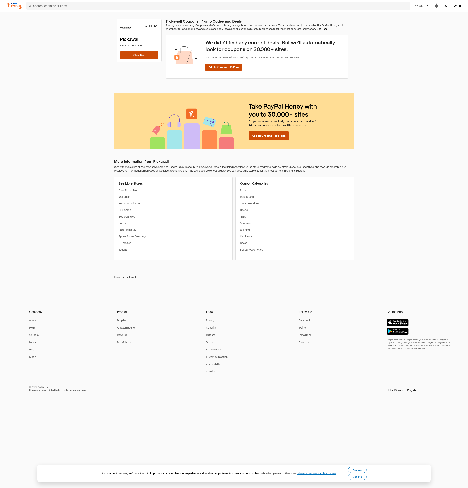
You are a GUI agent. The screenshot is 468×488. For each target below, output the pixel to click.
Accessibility (213, 364)
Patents (210, 335)
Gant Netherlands (129, 190)
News (32, 342)
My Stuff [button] (420, 6)
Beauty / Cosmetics (251, 249)
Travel (243, 216)
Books (243, 243)
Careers (34, 335)
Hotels (244, 210)
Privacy (210, 320)
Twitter (303, 327)
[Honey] (14, 6)
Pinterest (304, 342)
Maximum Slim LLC (130, 203)
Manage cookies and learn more (316, 473)
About (32, 320)
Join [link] (446, 5)
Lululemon (125, 210)
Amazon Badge (126, 327)
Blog (31, 349)
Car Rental (246, 236)
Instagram (305, 335)
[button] (401, 390)
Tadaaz (123, 249)
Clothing (245, 229)
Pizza (243, 190)
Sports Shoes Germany (132, 236)
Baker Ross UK (127, 229)
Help (32, 327)
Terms (209, 342)
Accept (357, 469)
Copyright (211, 327)
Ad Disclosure (214, 349)
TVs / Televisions (249, 203)
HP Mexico (125, 243)
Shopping (245, 223)
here (83, 390)
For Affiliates (124, 342)
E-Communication (217, 357)
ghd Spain (124, 196)
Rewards (122, 335)
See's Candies (127, 216)
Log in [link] (457, 5)
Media (32, 357)
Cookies (210, 371)
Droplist (121, 320)
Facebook (304, 320)
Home (117, 277)
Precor (123, 223)
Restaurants (247, 196)
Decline (357, 476)
